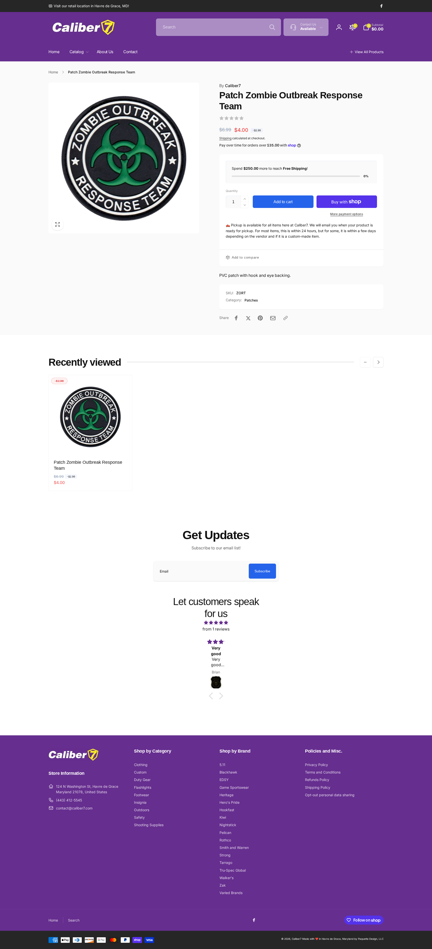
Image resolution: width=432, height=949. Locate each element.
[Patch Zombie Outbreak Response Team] (90, 444)
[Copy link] (285, 318)
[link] (88, 6)
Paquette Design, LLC (371, 938)
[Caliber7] (73, 759)
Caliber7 (230, 85)
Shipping (225, 138)
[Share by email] (273, 318)
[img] (216, 623)
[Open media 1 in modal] (123, 158)
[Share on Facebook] (236, 318)
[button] (373, 27)
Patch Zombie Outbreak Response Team (88, 465)
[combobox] (218, 27)
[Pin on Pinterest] (260, 318)
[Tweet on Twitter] (248, 318)
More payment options (346, 214)
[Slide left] (365, 362)
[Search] (272, 27)
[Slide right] (378, 362)
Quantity (232, 190)
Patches (251, 300)
